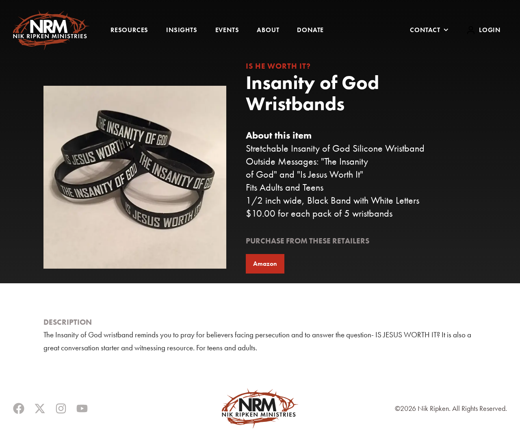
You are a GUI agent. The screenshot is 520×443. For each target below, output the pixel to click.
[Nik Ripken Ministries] (51, 30)
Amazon (265, 263)
